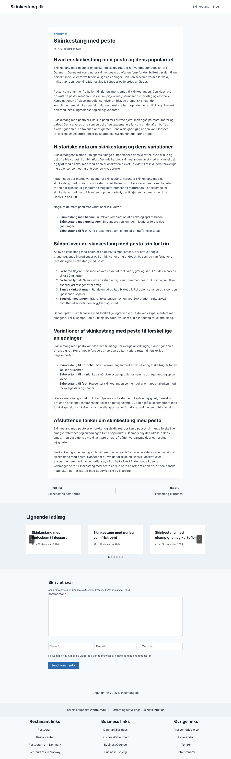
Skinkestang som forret (64, 491)
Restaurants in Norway (44, 752)
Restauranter (45, 737)
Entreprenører (186, 752)
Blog (216, 6)
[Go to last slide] (31, 539)
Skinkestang (201, 6)
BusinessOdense (115, 744)
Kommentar (57, 594)
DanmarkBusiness (115, 729)
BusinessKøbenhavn (115, 737)
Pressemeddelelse (186, 729)
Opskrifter (60, 34)
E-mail (101, 646)
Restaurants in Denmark (45, 744)
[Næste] (199, 539)
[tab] (109, 557)
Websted (148, 646)
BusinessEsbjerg (115, 752)
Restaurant (45, 729)
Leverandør (186, 737)
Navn (54, 646)
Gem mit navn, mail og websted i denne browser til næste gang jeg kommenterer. (102, 655)
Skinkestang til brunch (168, 491)
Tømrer (186, 744)
